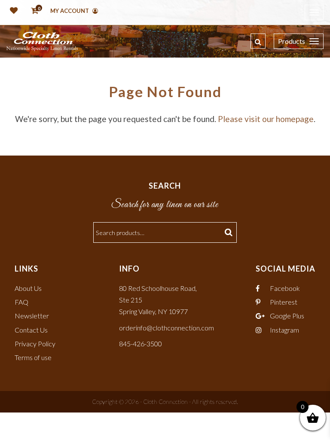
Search (230, 232)
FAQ (21, 302)
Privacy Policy (35, 343)
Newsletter (32, 316)
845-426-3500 (140, 343)
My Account (70, 10)
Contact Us (31, 330)
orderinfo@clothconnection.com (166, 328)
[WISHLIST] (12, 11)
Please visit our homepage (266, 119)
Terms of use (33, 357)
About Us (28, 288)
